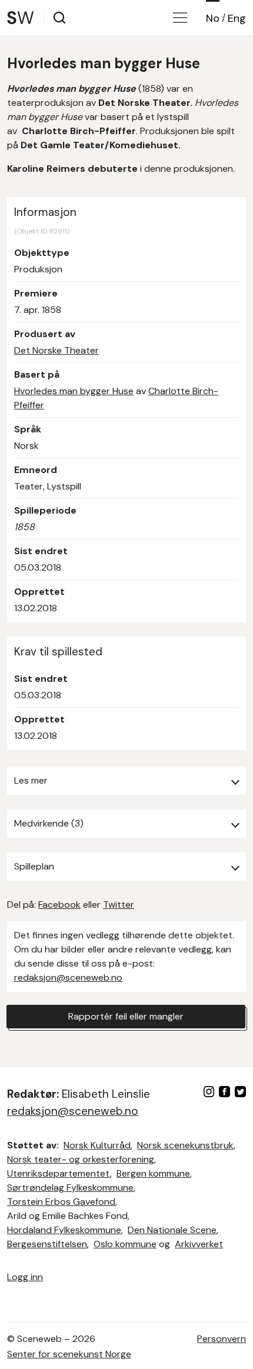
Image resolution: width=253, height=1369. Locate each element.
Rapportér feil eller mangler (126, 1016)
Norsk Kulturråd (97, 1145)
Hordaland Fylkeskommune (64, 1230)
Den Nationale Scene (172, 1230)
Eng (237, 18)
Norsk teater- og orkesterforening (80, 1159)
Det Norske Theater (56, 350)
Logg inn (25, 1277)
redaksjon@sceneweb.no (68, 977)
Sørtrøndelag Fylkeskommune (70, 1187)
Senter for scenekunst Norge (69, 1354)
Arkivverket (199, 1244)
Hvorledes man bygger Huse (74, 391)
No (212, 18)
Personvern (221, 1339)
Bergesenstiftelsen (47, 1244)
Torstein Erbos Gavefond (61, 1201)
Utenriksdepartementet (58, 1173)
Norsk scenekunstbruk (185, 1145)
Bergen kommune (153, 1173)
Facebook (59, 904)
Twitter (118, 904)
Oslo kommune (125, 1244)
